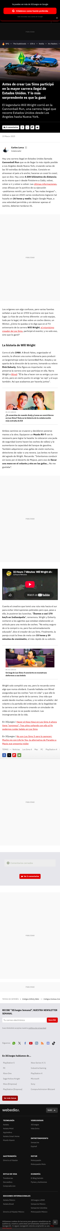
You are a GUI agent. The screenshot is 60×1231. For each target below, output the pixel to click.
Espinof (34, 1146)
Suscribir (52, 1020)
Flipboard (32, 127)
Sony (33, 1084)
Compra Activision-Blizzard (43, 1089)
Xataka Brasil (8, 1204)
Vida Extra (35, 1128)
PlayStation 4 (51, 749)
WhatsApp (14, 1042)
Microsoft (35, 1078)
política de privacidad (37, 1028)
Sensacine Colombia (39, 1208)
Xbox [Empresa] (10, 1084)
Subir (50, 1110)
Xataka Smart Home (11, 1136)
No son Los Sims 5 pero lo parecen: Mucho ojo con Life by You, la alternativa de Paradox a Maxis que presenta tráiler (29, 740)
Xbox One (7, 1073)
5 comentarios (12, 127)
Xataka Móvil (8, 1128)
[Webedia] (11, 1111)
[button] (18, 147)
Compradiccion (9, 1186)
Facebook (22, 127)
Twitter (27, 127)
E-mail (37, 127)
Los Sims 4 (27, 749)
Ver (31, 876)
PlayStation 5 (9, 1063)
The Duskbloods (19, 44)
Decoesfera (7, 1182)
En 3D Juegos (11, 412)
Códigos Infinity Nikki (30, 999)
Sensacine (35, 1142)
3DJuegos (35, 1124)
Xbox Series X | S (38, 1063)
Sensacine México (38, 1204)
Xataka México (9, 1200)
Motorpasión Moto (38, 1164)
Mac (36, 749)
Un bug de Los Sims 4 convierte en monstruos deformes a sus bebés (26, 674)
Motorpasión (36, 1160)
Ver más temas (10, 1098)
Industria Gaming (38, 1068)
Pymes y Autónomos (39, 1182)
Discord (48, 1042)
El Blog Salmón (37, 1178)
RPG (7, 44)
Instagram (36, 1042)
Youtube (31, 1042)
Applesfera (7, 1132)
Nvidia (41, 44)
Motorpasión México (39, 1212)
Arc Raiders (52, 44)
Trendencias (8, 1178)
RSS (42, 1042)
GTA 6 (32, 44)
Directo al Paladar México (13, 1212)
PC (42, 749)
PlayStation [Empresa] (12, 1089)
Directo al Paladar (10, 1160)
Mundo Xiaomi (9, 1140)
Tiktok (53, 1042)
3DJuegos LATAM (38, 1200)
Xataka (6, 1124)
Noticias (16, 749)
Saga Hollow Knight (11, 1078)
